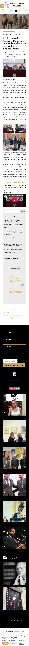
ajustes (23, 640)
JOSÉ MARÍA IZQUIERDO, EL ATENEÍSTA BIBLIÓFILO (12, 221)
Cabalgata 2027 (14, 237)
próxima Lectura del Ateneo (16, 182)
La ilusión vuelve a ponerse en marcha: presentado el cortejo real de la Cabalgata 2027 (13, 233)
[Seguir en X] (8, 620)
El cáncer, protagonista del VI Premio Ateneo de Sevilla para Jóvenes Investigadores (13, 245)
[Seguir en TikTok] (21, 620)
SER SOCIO (10, 361)
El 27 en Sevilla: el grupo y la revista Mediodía (16, 280)
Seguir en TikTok (14, 388)
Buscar (23, 211)
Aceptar (5, 643)
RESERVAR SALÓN (14, 365)
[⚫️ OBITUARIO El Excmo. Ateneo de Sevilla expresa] (14, 573)
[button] (2, 6)
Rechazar (13, 643)
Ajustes (21, 643)
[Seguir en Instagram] (11, 620)
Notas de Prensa (14, 249)
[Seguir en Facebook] (14, 620)
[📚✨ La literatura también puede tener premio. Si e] (14, 598)
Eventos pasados (14, 224)
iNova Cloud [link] (17, 631)
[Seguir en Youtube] (17, 620)
